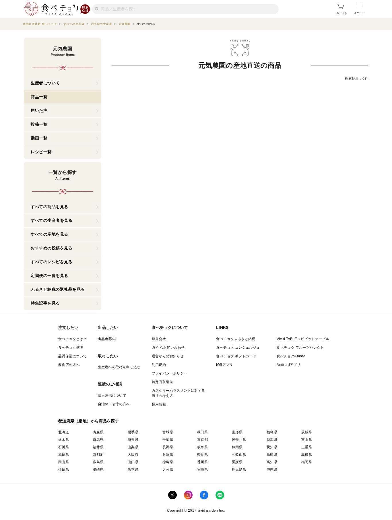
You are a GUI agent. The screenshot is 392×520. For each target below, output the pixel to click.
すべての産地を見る (49, 234)
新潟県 (272, 440)
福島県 (272, 432)
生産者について (45, 83)
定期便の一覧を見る (49, 275)
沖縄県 (272, 469)
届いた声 (39, 110)
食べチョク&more (291, 356)
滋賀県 (63, 455)
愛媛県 (237, 462)
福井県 (98, 447)
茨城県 (306, 432)
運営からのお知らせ (168, 356)
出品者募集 (107, 339)
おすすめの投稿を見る (51, 248)
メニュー (359, 13)
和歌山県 (239, 455)
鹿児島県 (239, 469)
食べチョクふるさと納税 (235, 339)
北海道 (63, 432)
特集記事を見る (45, 303)
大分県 (167, 469)
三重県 (306, 447)
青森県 (98, 432)
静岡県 (237, 447)
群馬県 (98, 440)
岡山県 (63, 462)
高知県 (272, 462)
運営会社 (159, 339)
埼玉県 (133, 440)
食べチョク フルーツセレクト (300, 348)
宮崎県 (202, 469)
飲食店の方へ (68, 365)
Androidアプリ (288, 365)
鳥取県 (272, 455)
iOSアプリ (224, 365)
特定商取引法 (162, 382)
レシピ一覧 (41, 152)
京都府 (98, 455)
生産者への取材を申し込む (119, 367)
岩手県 (133, 432)
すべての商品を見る (49, 206)
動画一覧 (39, 138)
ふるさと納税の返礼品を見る (58, 289)
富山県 (306, 440)
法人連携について (112, 395)
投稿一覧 (39, 124)
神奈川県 (239, 440)
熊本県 (133, 469)
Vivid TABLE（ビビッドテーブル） (305, 339)
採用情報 (159, 404)
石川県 (63, 447)
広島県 (98, 462)
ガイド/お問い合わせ (168, 348)
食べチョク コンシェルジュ (238, 348)
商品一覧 (39, 96)
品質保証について (72, 356)
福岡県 (306, 462)
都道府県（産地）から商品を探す (88, 421)
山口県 (133, 462)
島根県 (306, 455)
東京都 (202, 440)
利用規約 (159, 365)
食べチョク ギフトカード (236, 356)
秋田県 (202, 432)
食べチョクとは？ (72, 339)
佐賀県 (63, 469)
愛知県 (272, 447)
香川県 (202, 462)
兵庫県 (167, 455)
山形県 (237, 432)
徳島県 (167, 462)
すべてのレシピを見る (51, 261)
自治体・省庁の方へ (114, 404)
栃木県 (63, 440)
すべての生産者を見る (51, 220)
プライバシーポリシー (169, 373)
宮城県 (167, 432)
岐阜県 (202, 447)
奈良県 (202, 455)
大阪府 (133, 455)
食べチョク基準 (70, 348)
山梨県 (133, 447)
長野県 (167, 447)
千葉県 (167, 440)
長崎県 (98, 469)
